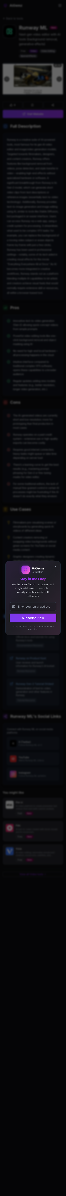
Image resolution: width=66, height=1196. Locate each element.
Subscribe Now (33, 618)
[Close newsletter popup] (55, 566)
